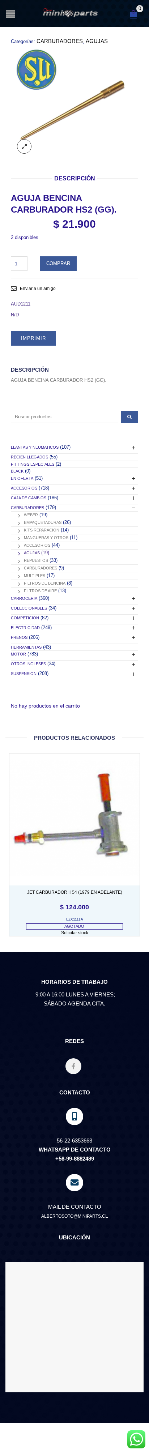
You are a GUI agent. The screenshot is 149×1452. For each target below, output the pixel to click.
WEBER (31, 515)
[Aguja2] (74, 102)
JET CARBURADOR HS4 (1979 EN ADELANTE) (74, 892)
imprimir (33, 338)
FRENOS (19, 637)
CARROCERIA (24, 598)
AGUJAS (97, 41)
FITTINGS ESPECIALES (32, 464)
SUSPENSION (24, 673)
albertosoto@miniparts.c (73, 1216)
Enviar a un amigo (38, 288)
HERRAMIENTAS (26, 647)
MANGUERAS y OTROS (46, 537)
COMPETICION (25, 618)
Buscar (129, 417)
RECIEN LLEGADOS (29, 457)
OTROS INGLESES (28, 664)
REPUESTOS (36, 560)
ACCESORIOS (24, 488)
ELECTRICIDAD (25, 627)
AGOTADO (74, 926)
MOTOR (18, 654)
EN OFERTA (22, 478)
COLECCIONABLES (29, 608)
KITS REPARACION (41, 530)
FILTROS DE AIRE (40, 591)
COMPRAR (58, 263)
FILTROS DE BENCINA (44, 583)
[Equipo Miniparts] (136, 1439)
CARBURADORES (60, 41)
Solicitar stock (74, 932)
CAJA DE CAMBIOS (28, 498)
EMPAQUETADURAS (42, 522)
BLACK (17, 471)
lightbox (24, 146)
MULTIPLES (34, 575)
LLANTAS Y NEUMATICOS (35, 447)
